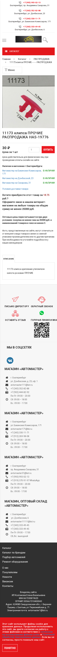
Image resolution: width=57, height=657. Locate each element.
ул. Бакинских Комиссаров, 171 (26, 425)
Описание (8, 259)
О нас (5, 567)
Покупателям (9, 572)
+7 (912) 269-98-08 (20, 436)
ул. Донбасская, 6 (20, 518)
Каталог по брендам (13, 552)
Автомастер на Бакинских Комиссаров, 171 (21, 172)
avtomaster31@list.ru (21, 473)
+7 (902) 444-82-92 (20, 392)
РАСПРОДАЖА (41, 59)
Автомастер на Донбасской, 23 (17, 178)
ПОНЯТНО (10, 648)
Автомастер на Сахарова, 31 (16, 183)
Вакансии (7, 581)
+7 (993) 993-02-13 (20, 477)
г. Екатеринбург (19, 377)
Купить (48, 149)
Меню (11, 70)
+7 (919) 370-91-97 (20, 480)
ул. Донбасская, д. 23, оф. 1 (24, 381)
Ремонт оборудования (15, 561)
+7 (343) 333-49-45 (31, 27)
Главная (6, 59)
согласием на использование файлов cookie (27, 633)
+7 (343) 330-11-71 (31, 18)
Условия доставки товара (15, 189)
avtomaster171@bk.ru (21, 429)
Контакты (7, 586)
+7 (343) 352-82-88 (31, 10)
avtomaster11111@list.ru (23, 521)
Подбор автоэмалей (13, 557)
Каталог (22, 59)
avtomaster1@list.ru (38, 610)
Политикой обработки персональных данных (28, 636)
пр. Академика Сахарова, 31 (25, 469)
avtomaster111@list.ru (22, 385)
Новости (7, 576)
